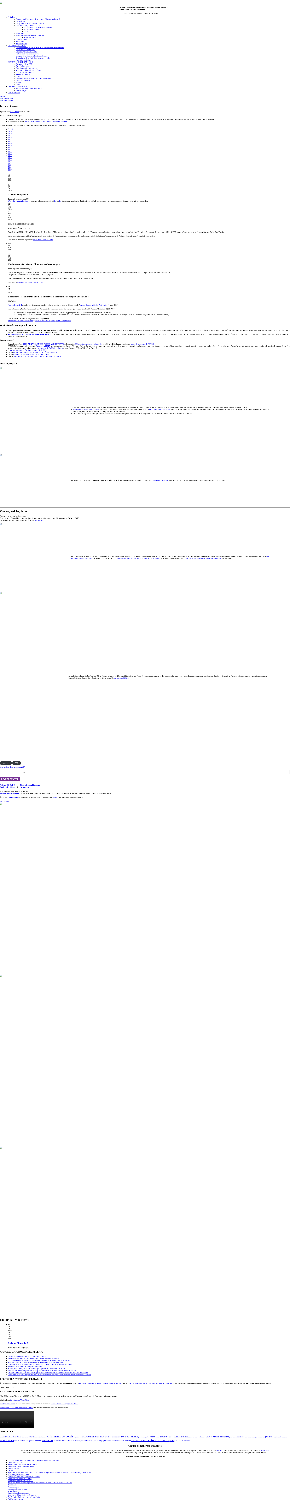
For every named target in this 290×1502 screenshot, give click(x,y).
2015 (10, 154)
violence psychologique (95, 1440)
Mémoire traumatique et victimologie (88, 344)
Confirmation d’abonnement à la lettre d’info (24, 1497)
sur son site (39, 520)
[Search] (24, 772)
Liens (18, 84)
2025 (10, 133)
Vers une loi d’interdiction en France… (30, 70)
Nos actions (20, 33)
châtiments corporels (60, 1436)
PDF (16, 763)
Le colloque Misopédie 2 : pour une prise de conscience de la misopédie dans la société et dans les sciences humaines (49, 1375)
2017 (10, 150)
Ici (60, 201)
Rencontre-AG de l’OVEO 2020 (19, 1479)
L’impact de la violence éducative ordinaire (31, 56)
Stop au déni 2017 (43, 346)
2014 (10, 156)
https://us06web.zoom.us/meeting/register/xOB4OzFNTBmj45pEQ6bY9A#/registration (39, 321)
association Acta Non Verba (43, 240)
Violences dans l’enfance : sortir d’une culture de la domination (149, 1383)
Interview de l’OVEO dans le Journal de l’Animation (27, 1356)
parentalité (224, 1437)
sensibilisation (7, 1440)
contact (219, 1451)
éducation (179, 1440)
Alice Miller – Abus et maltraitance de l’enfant (16, 1408)
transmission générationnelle (29, 1440)
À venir (10, 129)
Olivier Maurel (213, 1436)
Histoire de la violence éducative (27, 54)
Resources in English (23, 60)
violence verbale (124, 1440)
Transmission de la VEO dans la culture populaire (33, 58)
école (171, 1440)
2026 (10, 131)
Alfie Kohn (9, 1437)
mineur (192, 1437)
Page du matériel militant (9, 793)
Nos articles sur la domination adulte (29, 89)
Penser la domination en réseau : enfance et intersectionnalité (100, 1383)
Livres (18, 76)
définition (55, 797)
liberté (171, 1437)
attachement (25, 1437)
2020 (10, 143)
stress (15, 1441)
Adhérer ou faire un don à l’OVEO (28, 25)
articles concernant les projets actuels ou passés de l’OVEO (45, 121)
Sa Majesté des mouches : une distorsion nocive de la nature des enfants (33, 1358)
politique (240, 1437)
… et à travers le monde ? (25, 72)
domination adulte (95, 1436)
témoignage (13, 797)
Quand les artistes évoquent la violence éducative (33, 78)
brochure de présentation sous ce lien (30, 282)
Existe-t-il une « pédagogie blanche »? (64, 1404)
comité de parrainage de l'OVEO (142, 344)
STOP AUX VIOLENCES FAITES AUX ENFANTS (43, 344)
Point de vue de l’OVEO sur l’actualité (30, 35)
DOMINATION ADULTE (17, 86)
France (157, 1437)
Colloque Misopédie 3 (18, 1343)
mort (196, 1437)
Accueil (3, 96)
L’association (20, 21)
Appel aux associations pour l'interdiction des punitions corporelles (37, 356)
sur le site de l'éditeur (121, 678)
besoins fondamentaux (41, 1437)
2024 (10, 135)
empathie (146, 1437)
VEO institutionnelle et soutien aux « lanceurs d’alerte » (29, 334)
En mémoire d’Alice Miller (19, 1400)
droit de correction (112, 1437)
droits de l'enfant (129, 1436)
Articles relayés (21, 91)
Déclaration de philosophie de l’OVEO (30, 23)
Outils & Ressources (23, 80)
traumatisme (47, 1440)
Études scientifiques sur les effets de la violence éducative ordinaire (40, 48)
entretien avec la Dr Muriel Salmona (50, 348)
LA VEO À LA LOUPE (17, 46)
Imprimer (6, 763)
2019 (10, 145)
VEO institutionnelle (23, 74)
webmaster (264, 1451)
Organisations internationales (26, 68)
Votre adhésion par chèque (17, 1489)
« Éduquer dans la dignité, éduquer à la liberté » (25, 1366)
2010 (10, 164)
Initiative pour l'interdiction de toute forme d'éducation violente (35, 352)
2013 (10, 158)
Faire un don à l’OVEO (16, 1462)
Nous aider (20, 42)
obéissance (201, 1437)
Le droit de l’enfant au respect (159, 409)
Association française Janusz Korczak (86, 409)
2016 (10, 152)
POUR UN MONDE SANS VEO (20, 62)
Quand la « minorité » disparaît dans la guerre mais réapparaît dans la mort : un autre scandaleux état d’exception (48, 1373)
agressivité (3, 1437)
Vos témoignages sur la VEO (26, 52)
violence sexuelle (111, 1441)
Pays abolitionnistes (23, 66)
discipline (83, 1437)
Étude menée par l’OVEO (25, 50)
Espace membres (14, 93)
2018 (10, 147)
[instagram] (6, 98)
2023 (10, 137)
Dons (26, 31)
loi (175, 1436)
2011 (9, 162)
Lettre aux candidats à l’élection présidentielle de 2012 (27, 350)
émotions (187, 1441)
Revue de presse (29, 37)
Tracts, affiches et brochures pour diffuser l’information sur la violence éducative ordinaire (40, 1483)
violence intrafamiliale (63, 1440)
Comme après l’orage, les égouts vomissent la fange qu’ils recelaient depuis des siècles (39, 1360)
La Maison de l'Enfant (160, 480)
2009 (10, 166)
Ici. (55, 201)
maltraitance (183, 1436)
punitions (269, 1437)
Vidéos (18, 82)
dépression (140, 1437)
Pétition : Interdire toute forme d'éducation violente (31, 354)
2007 (10, 170)
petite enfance (233, 1437)
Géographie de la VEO (24, 64)
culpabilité (76, 1437)
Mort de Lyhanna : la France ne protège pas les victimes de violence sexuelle (35, 1362)
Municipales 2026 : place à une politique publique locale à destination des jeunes (36, 1368)
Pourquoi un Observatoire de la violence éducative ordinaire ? (38, 19)
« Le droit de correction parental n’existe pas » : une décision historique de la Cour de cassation (42, 1371)
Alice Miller (17, 1437)
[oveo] (1, 3)
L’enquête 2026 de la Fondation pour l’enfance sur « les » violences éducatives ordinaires (40, 1364)
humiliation (165, 1437)
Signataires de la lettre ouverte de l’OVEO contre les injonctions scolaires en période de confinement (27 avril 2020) (49, 1473)
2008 (10, 168)
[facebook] (6, 101)
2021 (10, 141)
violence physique (79, 1441)
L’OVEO (11, 17)
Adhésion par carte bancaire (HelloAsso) (38, 27)
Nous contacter (21, 44)
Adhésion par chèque (31, 29)
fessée (152, 1436)
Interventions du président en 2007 (12, 767)
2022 (10, 139)
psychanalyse (260, 1437)
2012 (10, 160)
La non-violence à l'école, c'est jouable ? (94, 305)
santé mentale (282, 1437)
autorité (31, 1437)
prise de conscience (250, 1437)
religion (276, 1437)
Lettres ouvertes (21, 39)
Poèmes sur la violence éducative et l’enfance (24, 1477)
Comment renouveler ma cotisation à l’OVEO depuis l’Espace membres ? (34, 1460)
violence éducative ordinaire (150, 1440)
